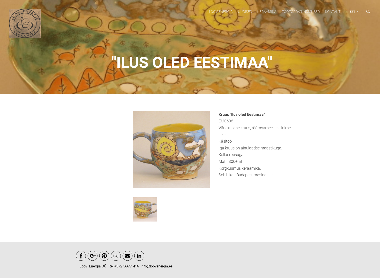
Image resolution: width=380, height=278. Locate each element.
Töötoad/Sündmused (301, 12)
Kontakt (333, 12)
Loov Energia (221, 12)
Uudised (245, 12)
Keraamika (266, 12)
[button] (353, 12)
